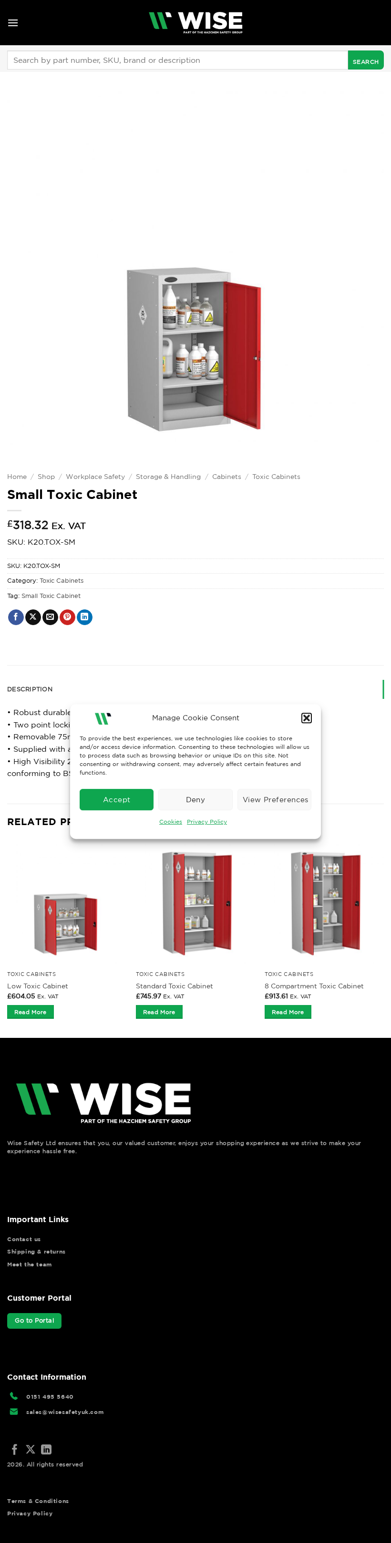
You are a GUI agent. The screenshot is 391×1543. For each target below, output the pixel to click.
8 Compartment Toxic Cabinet (314, 986)
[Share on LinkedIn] (85, 617)
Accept (117, 800)
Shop (46, 476)
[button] (306, 718)
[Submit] (366, 60)
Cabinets (226, 476)
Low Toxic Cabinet (37, 986)
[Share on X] (33, 617)
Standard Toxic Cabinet (174, 986)
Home (17, 476)
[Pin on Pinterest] (67, 617)
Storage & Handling (168, 476)
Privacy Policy (207, 821)
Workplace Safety (95, 476)
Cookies (170, 821)
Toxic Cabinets (276, 476)
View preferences (276, 800)
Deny (196, 800)
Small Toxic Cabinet (51, 595)
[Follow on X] (30, 1450)
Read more (30, 1012)
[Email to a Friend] (50, 617)
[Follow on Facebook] (15, 1450)
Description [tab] (29, 689)
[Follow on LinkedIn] (46, 1450)
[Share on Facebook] (16, 617)
